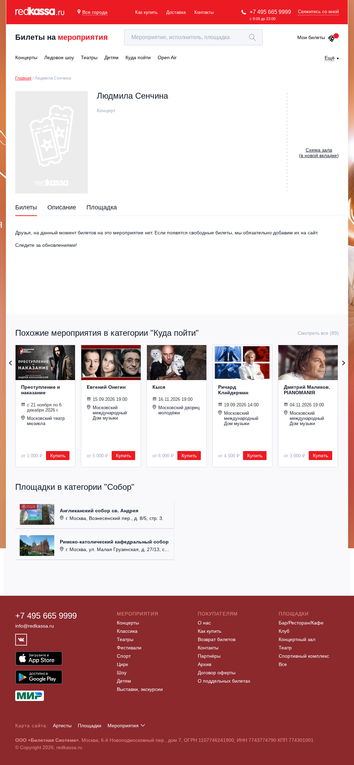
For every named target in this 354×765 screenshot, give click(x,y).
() (319, 152)
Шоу (122, 672)
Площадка (101, 207)
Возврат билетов (216, 639)
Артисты (62, 725)
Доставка (176, 12)
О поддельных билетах (224, 681)
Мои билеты (311, 37)
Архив (204, 664)
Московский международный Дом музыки (110, 413)
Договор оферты (216, 672)
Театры (125, 639)
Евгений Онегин (106, 387)
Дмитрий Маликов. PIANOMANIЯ (307, 389)
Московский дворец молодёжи (178, 410)
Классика (127, 631)
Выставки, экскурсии (140, 689)
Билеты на (61, 37)
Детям (124, 681)
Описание (61, 207)
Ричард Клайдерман (233, 389)
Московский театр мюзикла (46, 421)
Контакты (204, 12)
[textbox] (193, 37)
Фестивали (129, 647)
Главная (23, 78)
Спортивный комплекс (304, 656)
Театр (285, 647)
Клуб (284, 631)
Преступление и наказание (40, 389)
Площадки (89, 725)
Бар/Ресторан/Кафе (301, 623)
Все (283, 664)
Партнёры (209, 656)
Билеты (26, 207)
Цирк (122, 664)
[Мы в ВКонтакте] (21, 640)
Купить (57, 455)
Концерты (128, 623)
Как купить (146, 12)
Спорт (124, 656)
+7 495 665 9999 (270, 12)
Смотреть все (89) (318, 333)
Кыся (158, 387)
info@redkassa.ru (34, 626)
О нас (204, 623)
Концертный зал (297, 639)
